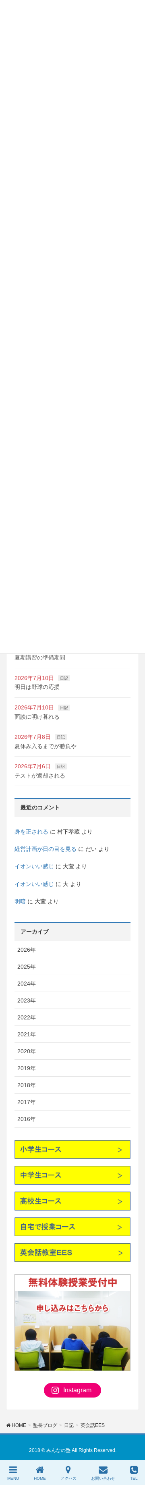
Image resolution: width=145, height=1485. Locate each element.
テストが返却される (39, 775)
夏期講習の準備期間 (39, 657)
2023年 (26, 1000)
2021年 (26, 1034)
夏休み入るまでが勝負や (45, 746)
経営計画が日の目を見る (45, 849)
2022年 (26, 1017)
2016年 (26, 1119)
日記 (64, 678)
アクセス (68, 1478)
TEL (134, 1478)
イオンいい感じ (34, 866)
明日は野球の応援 (37, 687)
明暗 (20, 901)
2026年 (26, 949)
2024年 (26, 983)
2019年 (26, 1068)
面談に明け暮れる (37, 716)
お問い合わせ (103, 1478)
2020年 (26, 1051)
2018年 (26, 1085)
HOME (40, 1478)
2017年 (26, 1102)
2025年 (26, 966)
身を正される (31, 831)
